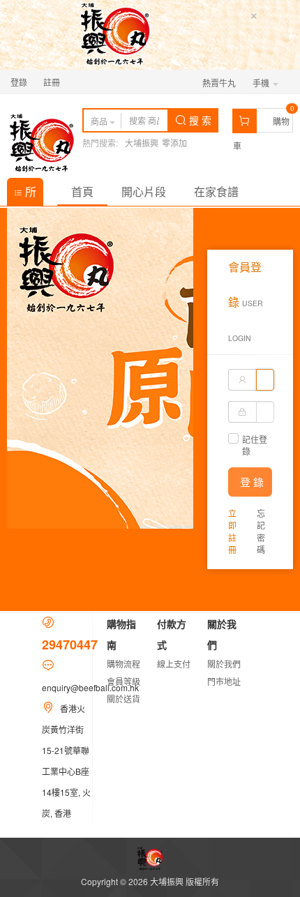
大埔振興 (141, 143)
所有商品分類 (25, 194)
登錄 (18, 82)
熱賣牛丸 (219, 83)
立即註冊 (232, 531)
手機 (262, 83)
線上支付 (173, 664)
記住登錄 (254, 445)
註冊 (51, 82)
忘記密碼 (261, 531)
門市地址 (224, 681)
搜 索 (198, 120)
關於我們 (224, 664)
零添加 (174, 143)
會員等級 (123, 681)
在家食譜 (216, 191)
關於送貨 (123, 698)
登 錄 (252, 481)
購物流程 (123, 664)
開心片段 (143, 191)
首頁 (82, 191)
